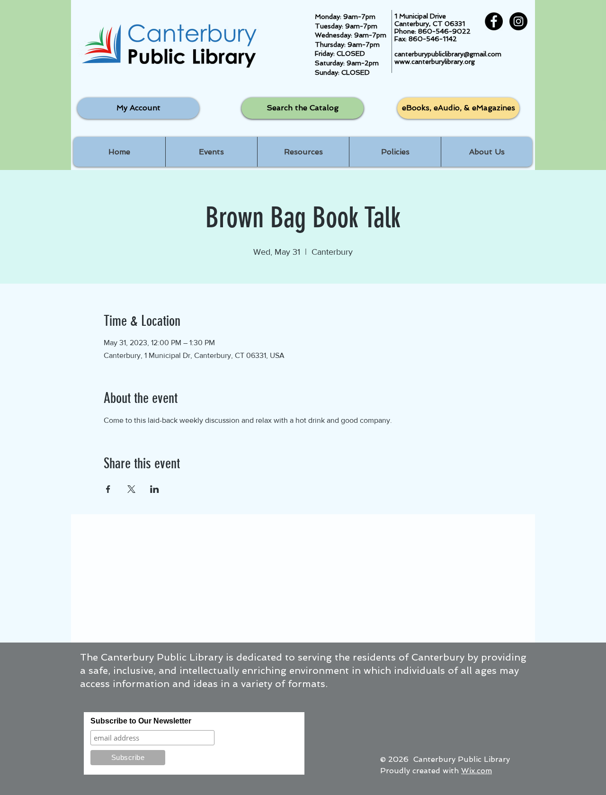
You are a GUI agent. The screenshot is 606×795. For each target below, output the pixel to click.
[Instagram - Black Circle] (518, 21)
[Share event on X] (131, 489)
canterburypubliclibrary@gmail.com (447, 54)
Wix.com (476, 770)
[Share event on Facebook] (108, 489)
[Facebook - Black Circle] (494, 21)
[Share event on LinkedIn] (154, 489)
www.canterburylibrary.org (434, 61)
